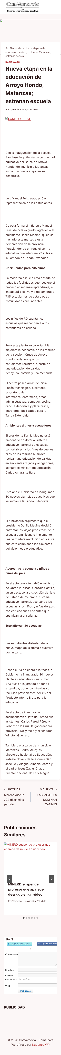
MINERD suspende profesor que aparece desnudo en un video (26, 889)
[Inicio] (6, 48)
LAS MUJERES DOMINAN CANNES (47, 797)
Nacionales (12, 62)
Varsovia (14, 109)
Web (7, 985)
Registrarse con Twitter (19, 944)
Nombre (9, 970)
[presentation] (30, 860)
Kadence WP (41, 1044)
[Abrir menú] (54, 7)
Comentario (11, 954)
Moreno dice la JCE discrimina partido (14, 797)
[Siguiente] (51, 879)
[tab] (24, 918)
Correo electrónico (11, 977)
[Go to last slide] (9, 879)
